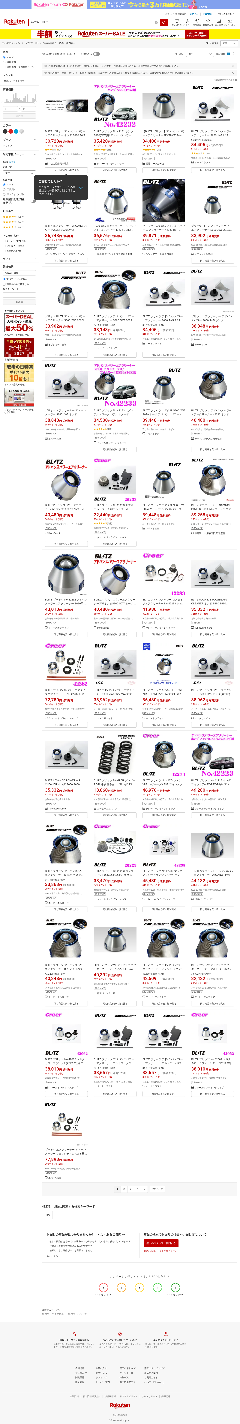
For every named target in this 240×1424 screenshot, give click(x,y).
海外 (13, 162)
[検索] (164, 22)
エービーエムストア (107, 348)
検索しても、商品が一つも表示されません (71, 1250)
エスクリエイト (105, 718)
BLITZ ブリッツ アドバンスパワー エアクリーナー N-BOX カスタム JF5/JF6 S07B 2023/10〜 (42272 (65, 874)
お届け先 (7, 167)
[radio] (4, 57)
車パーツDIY (201, 345)
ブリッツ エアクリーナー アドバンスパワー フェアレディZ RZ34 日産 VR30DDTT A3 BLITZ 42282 (66, 1153)
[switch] (33, 201)
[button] (227, 14)
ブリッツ (7, 145)
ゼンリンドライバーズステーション (66, 254)
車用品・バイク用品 (53, 1313)
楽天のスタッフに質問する (161, 1243)
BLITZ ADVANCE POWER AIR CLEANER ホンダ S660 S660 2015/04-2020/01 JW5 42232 (62, 784)
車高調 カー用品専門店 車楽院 (210, 533)
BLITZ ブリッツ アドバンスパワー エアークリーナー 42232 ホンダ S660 (211, 414)
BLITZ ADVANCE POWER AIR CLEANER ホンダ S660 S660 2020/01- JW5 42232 (209, 603)
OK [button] (81, 187)
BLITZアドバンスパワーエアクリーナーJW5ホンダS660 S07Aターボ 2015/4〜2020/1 (65, 509)
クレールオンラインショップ (111, 163)
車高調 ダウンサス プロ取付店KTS (114, 254)
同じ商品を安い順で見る (66, 170)
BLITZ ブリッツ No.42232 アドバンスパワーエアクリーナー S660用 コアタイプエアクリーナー (66, 603)
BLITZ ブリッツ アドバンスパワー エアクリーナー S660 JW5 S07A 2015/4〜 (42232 (114, 320)
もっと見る (52, 1256)
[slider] (3, 102)
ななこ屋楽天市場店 (58, 163)
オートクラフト (202, 162)
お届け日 (7, 180)
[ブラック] (5, 131)
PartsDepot (54, 533)
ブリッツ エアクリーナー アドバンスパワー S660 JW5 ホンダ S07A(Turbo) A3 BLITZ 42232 (211, 320)
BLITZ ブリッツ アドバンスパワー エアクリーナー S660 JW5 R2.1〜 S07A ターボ (162, 320)
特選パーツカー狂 (155, 163)
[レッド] (10, 131)
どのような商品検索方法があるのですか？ (71, 1246)
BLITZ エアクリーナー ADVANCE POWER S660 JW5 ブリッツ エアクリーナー (212, 509)
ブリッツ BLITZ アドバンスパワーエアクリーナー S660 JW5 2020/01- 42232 (66, 320)
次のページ (157, 1189)
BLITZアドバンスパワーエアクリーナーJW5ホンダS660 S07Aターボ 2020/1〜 (114, 603)
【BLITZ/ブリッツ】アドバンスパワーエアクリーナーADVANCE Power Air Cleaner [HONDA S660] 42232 (163, 135)
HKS (47, 1215)
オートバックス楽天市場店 (208, 439)
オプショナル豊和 (204, 254)
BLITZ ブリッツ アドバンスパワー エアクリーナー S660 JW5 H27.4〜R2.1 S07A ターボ (212, 135)
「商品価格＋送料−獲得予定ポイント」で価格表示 (66, 54)
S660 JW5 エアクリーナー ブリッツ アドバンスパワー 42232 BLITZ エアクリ (115, 229)
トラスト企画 (152, 434)
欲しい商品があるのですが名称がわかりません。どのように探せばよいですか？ (90, 1241)
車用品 (71, 1313)
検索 (20, 116)
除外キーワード (11, 289)
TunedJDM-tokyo (203, 628)
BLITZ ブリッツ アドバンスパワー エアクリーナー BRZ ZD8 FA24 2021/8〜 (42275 (65, 969)
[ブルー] (16, 131)
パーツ (83, 1313)
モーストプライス (155, 718)
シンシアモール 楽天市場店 (159, 254)
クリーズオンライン (58, 628)
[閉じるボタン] (232, 66)
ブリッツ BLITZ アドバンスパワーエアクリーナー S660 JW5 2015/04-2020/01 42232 (212, 229)
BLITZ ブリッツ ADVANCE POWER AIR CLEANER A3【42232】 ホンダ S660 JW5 (163, 694)
